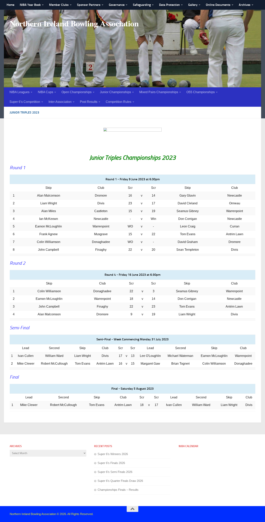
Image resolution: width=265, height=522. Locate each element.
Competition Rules (118, 101)
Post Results (88, 101)
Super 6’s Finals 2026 (111, 463)
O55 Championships (200, 92)
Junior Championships (115, 92)
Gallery (192, 5)
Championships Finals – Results (118, 489)
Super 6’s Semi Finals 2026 (115, 471)
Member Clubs (59, 5)
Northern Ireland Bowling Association (74, 23)
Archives (244, 5)
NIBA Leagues (19, 92)
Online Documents (218, 5)
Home (10, 5)
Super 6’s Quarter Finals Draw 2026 (120, 480)
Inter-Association (60, 101)
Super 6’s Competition (25, 101)
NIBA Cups (45, 92)
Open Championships (76, 92)
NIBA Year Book (30, 5)
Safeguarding (142, 5)
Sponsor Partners (88, 5)
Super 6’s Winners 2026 (113, 454)
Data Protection (169, 5)
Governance (117, 5)
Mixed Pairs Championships (158, 92)
